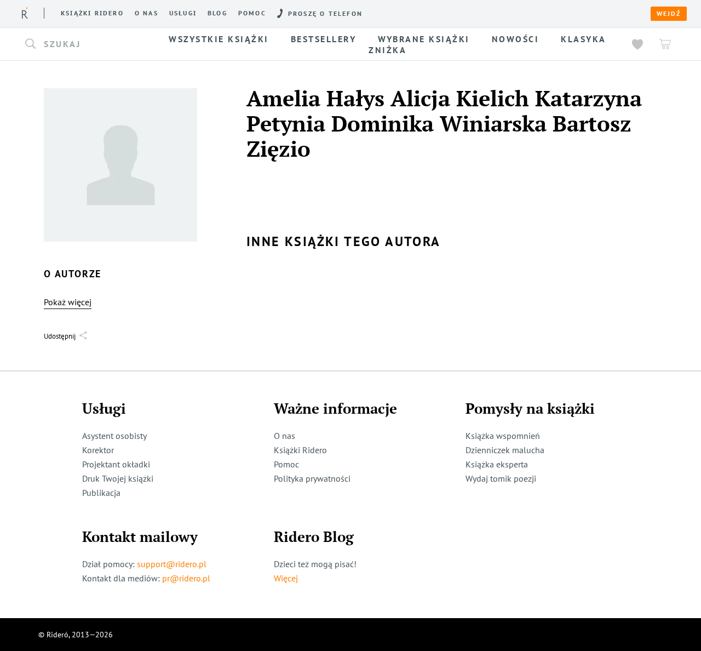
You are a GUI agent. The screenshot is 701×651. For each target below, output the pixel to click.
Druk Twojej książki (117, 478)
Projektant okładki (116, 464)
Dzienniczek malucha (505, 449)
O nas (146, 13)
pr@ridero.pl (186, 578)
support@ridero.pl (171, 563)
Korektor (98, 449)
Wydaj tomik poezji (501, 478)
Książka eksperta (497, 464)
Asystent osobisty (114, 435)
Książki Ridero (300, 449)
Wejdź (669, 14)
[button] (86, 44)
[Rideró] (25, 13)
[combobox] (86, 44)
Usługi (183, 13)
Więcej (286, 578)
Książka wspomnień (503, 435)
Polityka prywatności (312, 478)
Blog (217, 13)
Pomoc (252, 13)
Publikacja (101, 492)
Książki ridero (92, 13)
